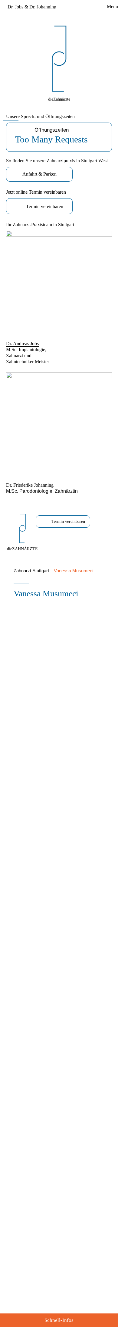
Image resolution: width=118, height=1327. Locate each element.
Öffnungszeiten (51, 135)
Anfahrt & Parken (39, 173)
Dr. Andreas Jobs (22, 343)
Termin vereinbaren (44, 206)
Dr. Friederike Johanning (30, 485)
